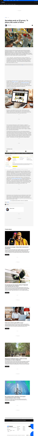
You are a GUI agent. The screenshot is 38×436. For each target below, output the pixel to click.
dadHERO (14, 0)
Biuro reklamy (18, 426)
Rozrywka (17, 0)
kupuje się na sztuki (15, 81)
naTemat (4, 0)
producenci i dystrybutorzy (25, 82)
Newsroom (24, 427)
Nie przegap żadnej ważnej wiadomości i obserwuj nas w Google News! (19, 200)
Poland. (2, 0)
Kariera (18, 427)
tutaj (22, 418)
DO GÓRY (29, 426)
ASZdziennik (8, 0)
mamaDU (11, 0)
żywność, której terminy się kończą (16, 178)
